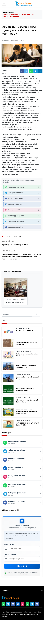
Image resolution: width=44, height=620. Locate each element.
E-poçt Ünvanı (10, 554)
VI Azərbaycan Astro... (15, 302)
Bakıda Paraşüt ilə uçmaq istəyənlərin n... (26, 366)
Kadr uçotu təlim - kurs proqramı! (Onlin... (25, 389)
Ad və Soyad (9, 544)
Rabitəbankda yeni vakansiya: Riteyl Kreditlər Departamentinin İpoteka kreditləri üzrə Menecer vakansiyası (21, 255)
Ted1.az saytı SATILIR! (24, 331)
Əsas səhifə (9, 12)
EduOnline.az (17, 612)
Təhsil (8, 236)
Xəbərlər (17, 236)
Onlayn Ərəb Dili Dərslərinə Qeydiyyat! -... (26, 343)
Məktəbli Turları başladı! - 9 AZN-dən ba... (26, 412)
